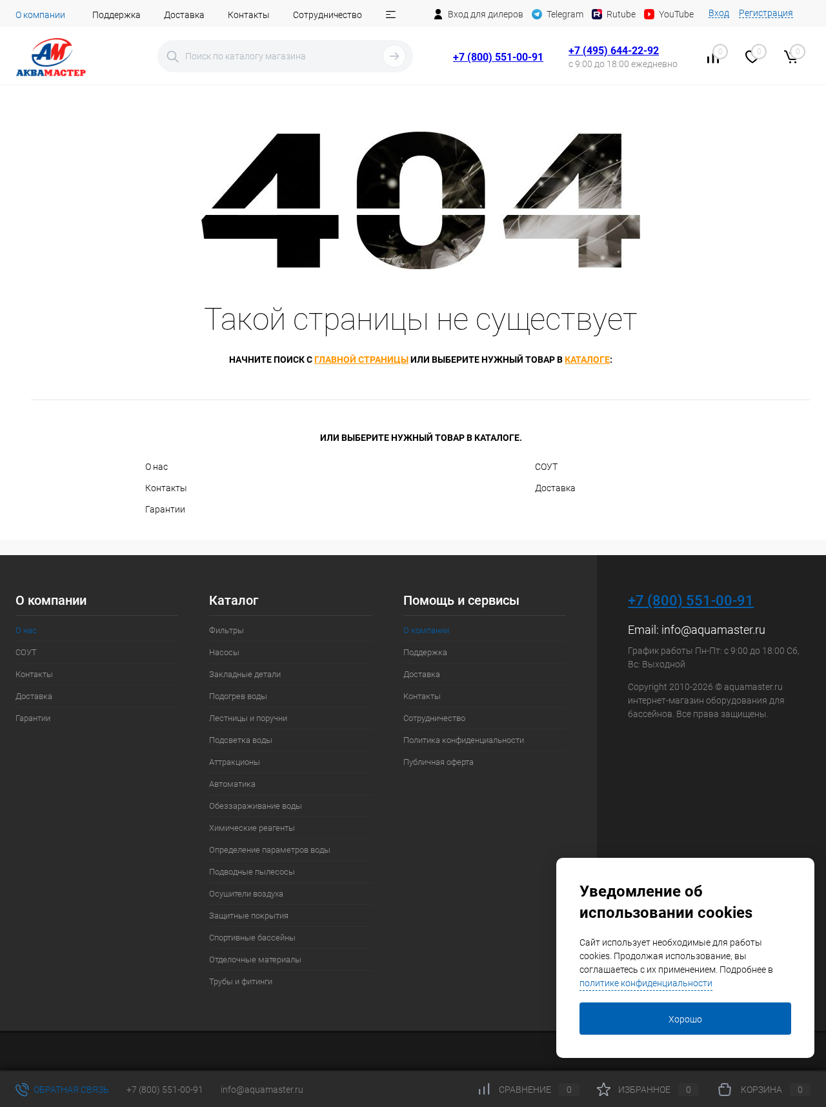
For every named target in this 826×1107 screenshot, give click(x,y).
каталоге (587, 359)
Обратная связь (70, 1089)
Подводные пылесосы (252, 872)
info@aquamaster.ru (713, 629)
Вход (719, 13)
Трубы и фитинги (240, 981)
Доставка (184, 15)
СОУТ (546, 467)
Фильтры (226, 630)
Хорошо (685, 1019)
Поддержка (116, 15)
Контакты (249, 15)
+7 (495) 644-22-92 (614, 51)
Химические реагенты (252, 828)
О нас (156, 467)
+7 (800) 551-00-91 (498, 57)
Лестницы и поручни (248, 718)
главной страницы (361, 359)
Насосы (224, 652)
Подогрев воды (238, 696)
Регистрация (766, 13)
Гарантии (165, 509)
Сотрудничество (327, 15)
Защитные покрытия (248, 915)
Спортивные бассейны (252, 937)
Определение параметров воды (269, 850)
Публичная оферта (438, 762)
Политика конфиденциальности (463, 740)
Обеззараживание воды (255, 806)
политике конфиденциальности (645, 983)
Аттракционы (234, 762)
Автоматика (232, 784)
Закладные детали (245, 674)
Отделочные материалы (255, 959)
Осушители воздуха (246, 894)
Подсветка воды (240, 740)
